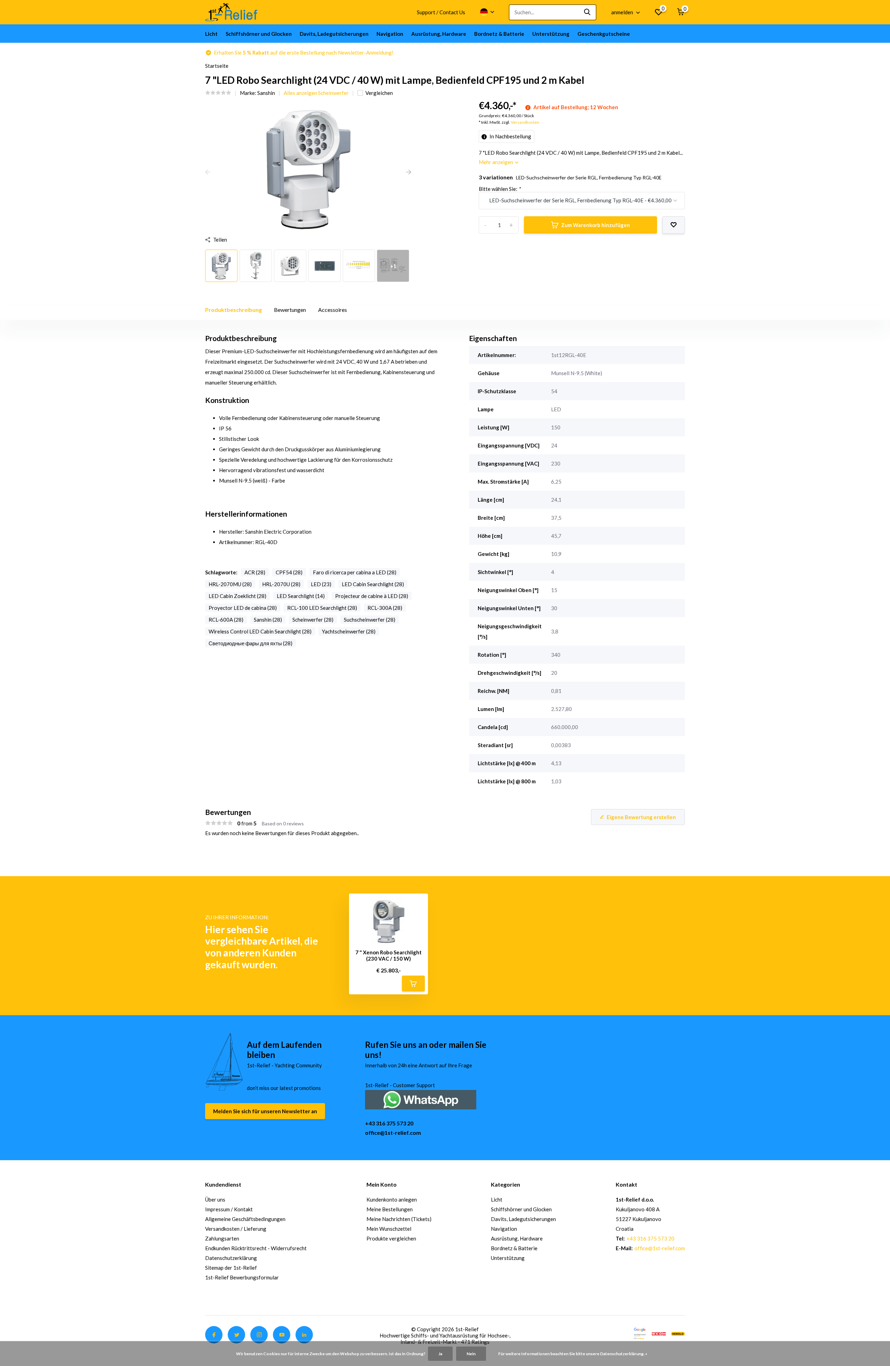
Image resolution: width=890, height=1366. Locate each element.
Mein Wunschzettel (388, 1229)
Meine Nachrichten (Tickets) (398, 1219)
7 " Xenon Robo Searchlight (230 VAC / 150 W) (388, 955)
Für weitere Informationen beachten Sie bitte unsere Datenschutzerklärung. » (572, 1353)
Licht (211, 34)
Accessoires (332, 309)
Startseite (216, 66)
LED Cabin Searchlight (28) (373, 584)
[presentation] (207, 172)
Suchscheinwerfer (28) (369, 619)
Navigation (390, 34)
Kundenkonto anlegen (391, 1199)
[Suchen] (587, 12)
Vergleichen (379, 93)
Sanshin (266, 93)
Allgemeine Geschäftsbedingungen (245, 1219)
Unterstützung (550, 34)
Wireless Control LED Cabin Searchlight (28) (260, 631)
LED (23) (321, 584)
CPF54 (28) (289, 572)
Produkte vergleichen (391, 1238)
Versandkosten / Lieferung (235, 1229)
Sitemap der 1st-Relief (231, 1267)
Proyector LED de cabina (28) (243, 608)
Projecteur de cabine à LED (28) (371, 596)
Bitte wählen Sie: (499, 189)
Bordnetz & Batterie (499, 34)
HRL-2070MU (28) (230, 584)
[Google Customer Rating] (640, 1333)
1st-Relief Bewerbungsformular (242, 1277)
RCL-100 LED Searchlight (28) (322, 608)
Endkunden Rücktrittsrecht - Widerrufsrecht (256, 1248)
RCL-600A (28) (226, 619)
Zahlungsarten (222, 1238)
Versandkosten (525, 122)
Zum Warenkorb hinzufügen (595, 225)
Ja (440, 1353)
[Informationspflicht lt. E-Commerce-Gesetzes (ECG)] (659, 1333)
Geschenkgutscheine (603, 34)
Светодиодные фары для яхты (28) (250, 643)
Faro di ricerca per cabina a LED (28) (354, 572)
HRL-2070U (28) (281, 584)
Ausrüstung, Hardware (438, 34)
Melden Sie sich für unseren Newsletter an (265, 1111)
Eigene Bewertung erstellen (641, 817)
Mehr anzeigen (496, 162)
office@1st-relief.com (393, 1132)
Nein (471, 1353)
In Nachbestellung (509, 136)
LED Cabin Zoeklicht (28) (237, 596)
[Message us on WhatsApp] (420, 1099)
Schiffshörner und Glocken (259, 34)
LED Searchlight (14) (301, 596)
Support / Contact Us (441, 12)
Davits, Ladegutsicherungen (334, 34)
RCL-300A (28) (384, 608)
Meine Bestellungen (389, 1209)
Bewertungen (290, 309)
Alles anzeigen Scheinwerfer (316, 93)
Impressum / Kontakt (229, 1209)
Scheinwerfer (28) (312, 619)
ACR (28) (254, 572)
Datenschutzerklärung (231, 1258)
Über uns (215, 1199)
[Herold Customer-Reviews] (678, 1333)
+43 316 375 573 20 (389, 1123)
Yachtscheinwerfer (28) (348, 631)
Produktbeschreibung (233, 309)
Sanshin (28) (268, 619)
